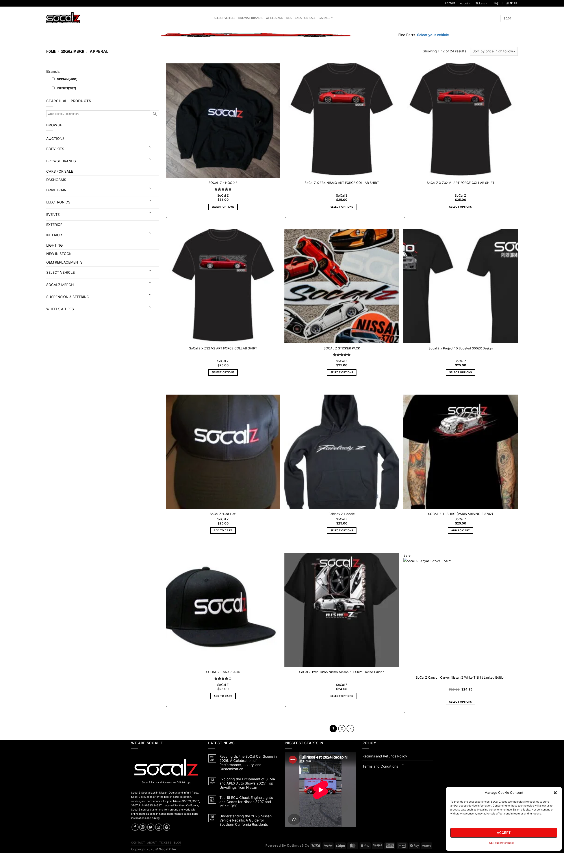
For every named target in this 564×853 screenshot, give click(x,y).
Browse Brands (250, 18)
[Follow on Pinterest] (166, 827)
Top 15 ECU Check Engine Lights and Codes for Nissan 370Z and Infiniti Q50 (246, 802)
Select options (223, 206)
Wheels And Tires (279, 18)
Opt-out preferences (501, 842)
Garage (324, 18)
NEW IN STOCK (58, 254)
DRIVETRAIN (56, 190)
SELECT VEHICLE (60, 272)
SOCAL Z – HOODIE (222, 183)
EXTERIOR (54, 225)
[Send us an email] (515, 3)
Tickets (480, 3)
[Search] (209, 17)
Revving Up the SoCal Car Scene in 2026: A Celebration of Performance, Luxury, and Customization (248, 762)
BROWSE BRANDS (61, 161)
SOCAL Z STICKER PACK (342, 348)
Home (51, 51)
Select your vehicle (432, 35)
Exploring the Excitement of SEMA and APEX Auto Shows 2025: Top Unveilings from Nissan (247, 783)
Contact (450, 3)
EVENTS (53, 214)
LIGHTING (54, 245)
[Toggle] (150, 147)
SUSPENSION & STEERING (67, 297)
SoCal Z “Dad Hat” (223, 514)
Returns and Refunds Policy (384, 756)
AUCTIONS (55, 139)
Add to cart (223, 530)
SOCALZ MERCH (72, 51)
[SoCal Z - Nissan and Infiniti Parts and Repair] (63, 17)
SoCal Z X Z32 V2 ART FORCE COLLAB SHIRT (223, 348)
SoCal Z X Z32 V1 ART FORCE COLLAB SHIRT (460, 183)
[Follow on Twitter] (511, 3)
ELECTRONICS (58, 202)
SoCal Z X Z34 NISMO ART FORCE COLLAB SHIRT (341, 183)
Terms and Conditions (380, 766)
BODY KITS (55, 149)
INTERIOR (54, 235)
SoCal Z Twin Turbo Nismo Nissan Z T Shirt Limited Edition (341, 672)
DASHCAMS (56, 180)
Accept (504, 833)
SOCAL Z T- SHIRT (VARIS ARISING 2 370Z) (460, 514)
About (464, 3)
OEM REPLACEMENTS (64, 262)
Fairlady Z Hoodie (342, 514)
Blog (495, 3)
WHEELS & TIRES (60, 309)
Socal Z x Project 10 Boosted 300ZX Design (461, 348)
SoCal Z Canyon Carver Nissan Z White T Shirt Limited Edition (460, 677)
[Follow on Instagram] (507, 3)
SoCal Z (223, 195)
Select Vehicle (225, 18)
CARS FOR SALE (305, 18)
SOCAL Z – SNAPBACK (223, 672)
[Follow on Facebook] (503, 3)
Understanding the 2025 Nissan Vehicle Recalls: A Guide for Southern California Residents (245, 820)
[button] (555, 792)
